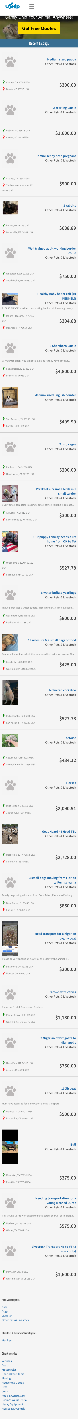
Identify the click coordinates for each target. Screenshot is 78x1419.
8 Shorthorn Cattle (63, 346)
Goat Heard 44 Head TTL (59, 832)
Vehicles (7, 1361)
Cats (4, 1307)
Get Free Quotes (39, 28)
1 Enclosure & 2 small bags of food (52, 640)
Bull (73, 1144)
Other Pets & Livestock (15, 1320)
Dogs (5, 1311)
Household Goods (13, 1383)
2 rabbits (69, 206)
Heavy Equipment (12, 1404)
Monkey (6, 1340)
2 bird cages (67, 444)
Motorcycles (9, 1370)
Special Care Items (13, 1374)
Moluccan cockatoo (62, 690)
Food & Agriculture (13, 1396)
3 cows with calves (63, 992)
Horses (71, 783)
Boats (5, 1365)
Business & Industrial (14, 1400)
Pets (4, 1387)
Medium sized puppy (61, 59)
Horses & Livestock (13, 1409)
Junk (5, 1391)
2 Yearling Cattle (64, 108)
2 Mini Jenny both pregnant (56, 156)
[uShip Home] (12, 5)
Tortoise (70, 738)
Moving (6, 1378)
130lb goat (68, 1089)
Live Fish (7, 1316)
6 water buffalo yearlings (58, 593)
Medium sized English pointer (55, 395)
